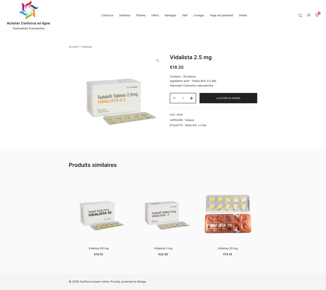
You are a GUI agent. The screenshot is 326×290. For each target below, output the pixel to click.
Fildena (140, 15)
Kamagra (170, 15)
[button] (157, 60)
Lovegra (199, 15)
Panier (243, 15)
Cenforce (107, 15)
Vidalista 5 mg (163, 248)
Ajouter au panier (228, 98)
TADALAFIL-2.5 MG (195, 125)
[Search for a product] (300, 15)
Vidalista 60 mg (98, 248)
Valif (185, 15)
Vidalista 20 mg (228, 248)
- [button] (174, 97)
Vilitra (155, 15)
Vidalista (124, 15)
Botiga (142, 281)
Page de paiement (221, 15)
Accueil (73, 46)
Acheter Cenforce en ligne (28, 23)
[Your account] (309, 15)
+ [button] (191, 97)
